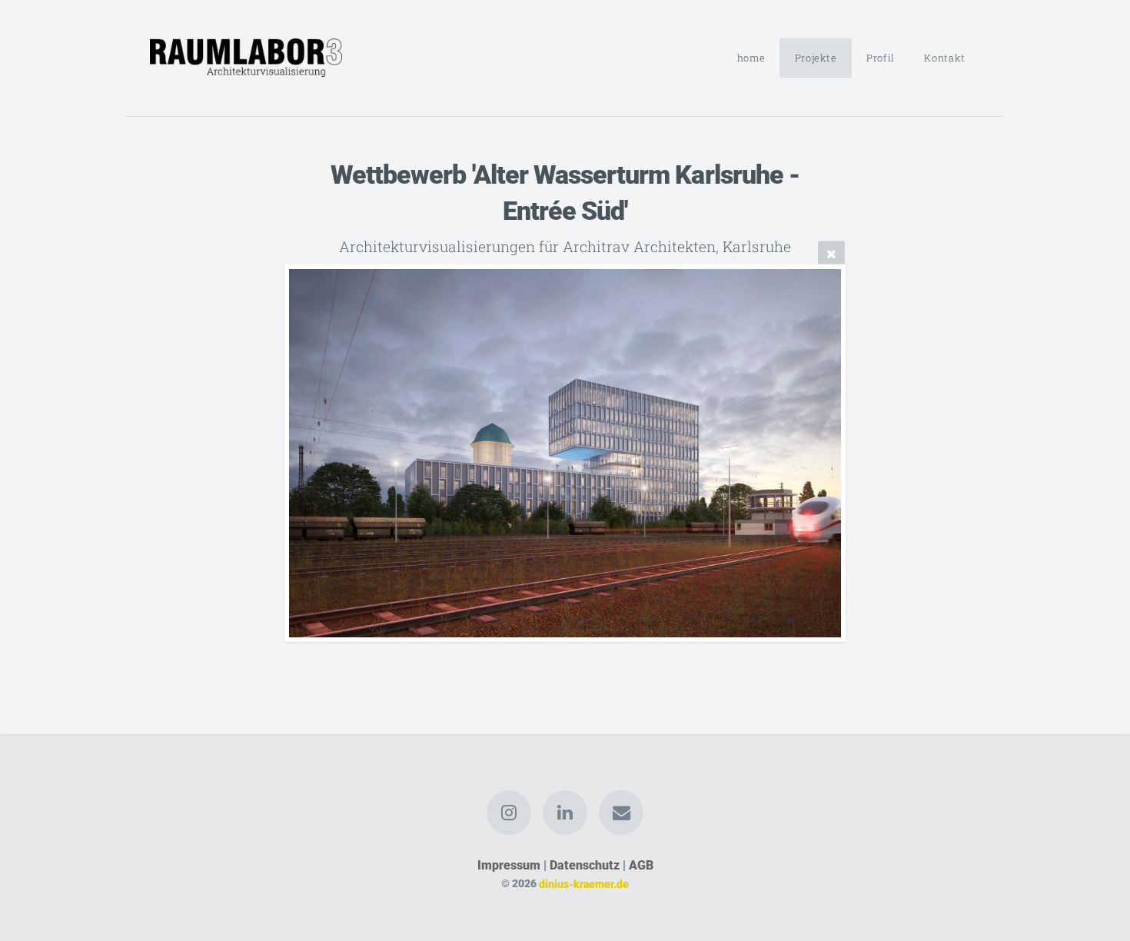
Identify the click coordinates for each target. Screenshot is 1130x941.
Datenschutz (585, 865)
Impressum (508, 865)
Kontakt (944, 58)
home (751, 58)
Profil (880, 58)
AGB (641, 865)
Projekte (816, 58)
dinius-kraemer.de (584, 883)
